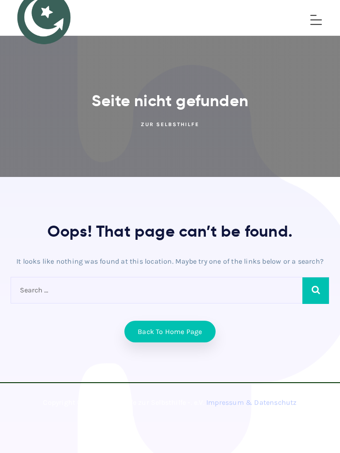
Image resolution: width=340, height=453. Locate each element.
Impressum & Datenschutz (251, 402)
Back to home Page (170, 331)
